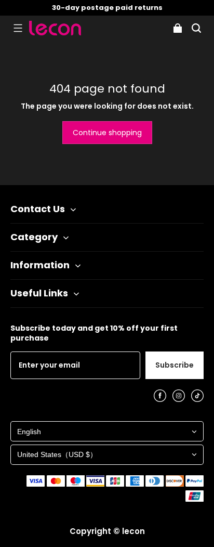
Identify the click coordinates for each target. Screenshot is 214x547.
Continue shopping (107, 132)
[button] (17, 28)
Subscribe (174, 365)
